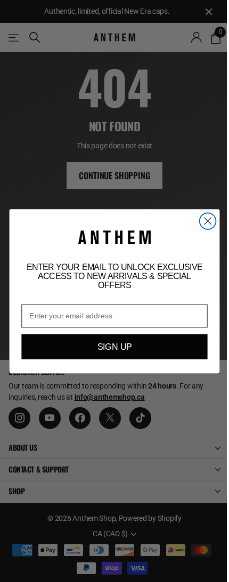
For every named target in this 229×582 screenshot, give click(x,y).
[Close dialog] (208, 221)
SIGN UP (114, 346)
